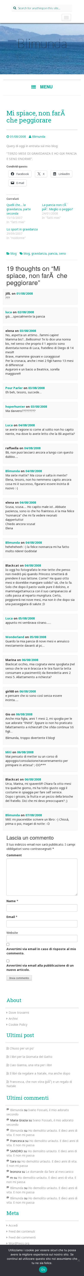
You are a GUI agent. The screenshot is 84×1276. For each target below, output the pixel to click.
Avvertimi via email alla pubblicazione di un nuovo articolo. (40, 967)
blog (14, 253)
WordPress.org (19, 1243)
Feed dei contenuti (22, 1231)
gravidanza (39, 253)
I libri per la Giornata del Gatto (31, 1057)
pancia (52, 253)
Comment (14, 855)
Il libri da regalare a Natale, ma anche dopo (40, 1073)
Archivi (13, 1018)
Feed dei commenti (22, 1237)
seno (62, 253)
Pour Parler (14, 388)
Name (11, 901)
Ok (43, 1269)
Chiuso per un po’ (22, 1048)
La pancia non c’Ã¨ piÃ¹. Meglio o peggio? (57, 207)
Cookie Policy (18, 1024)
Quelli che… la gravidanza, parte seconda (18, 209)
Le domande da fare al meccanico (49, 1172)
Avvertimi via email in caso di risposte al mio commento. (41, 951)
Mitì (8, 752)
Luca (9, 425)
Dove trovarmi (19, 1012)
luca (8, 312)
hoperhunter (15, 406)
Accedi (13, 1225)
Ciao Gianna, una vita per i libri (31, 1065)
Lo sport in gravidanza (22, 229)
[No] (78, 1260)
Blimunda (42, 43)
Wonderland (14, 637)
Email (10, 917)
